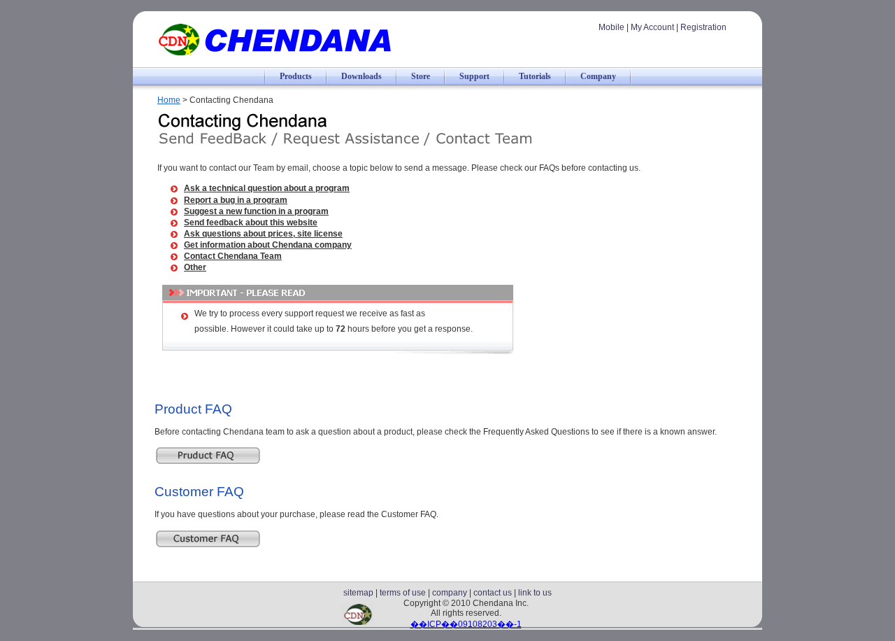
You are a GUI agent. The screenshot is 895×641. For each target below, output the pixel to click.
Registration (703, 27)
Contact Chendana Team (233, 256)
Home (168, 100)
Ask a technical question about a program (267, 188)
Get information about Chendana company (268, 245)
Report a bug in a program (235, 200)
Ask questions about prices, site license (263, 234)
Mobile (611, 27)
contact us (492, 593)
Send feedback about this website (250, 222)
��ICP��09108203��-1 (466, 624)
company (449, 593)
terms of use (403, 593)
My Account (652, 27)
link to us (535, 593)
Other (195, 267)
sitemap (358, 593)
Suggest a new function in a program (256, 211)
